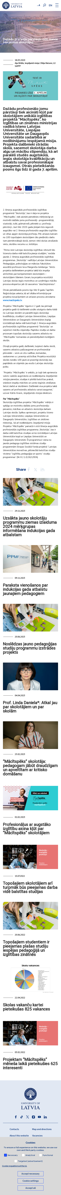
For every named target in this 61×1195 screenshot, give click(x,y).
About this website (19, 1135)
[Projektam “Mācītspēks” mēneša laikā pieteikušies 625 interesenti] (30, 1033)
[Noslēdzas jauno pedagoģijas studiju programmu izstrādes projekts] (30, 617)
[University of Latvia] (12, 5)
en (50, 5)
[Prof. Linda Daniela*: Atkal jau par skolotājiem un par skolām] (30, 676)
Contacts (14, 1129)
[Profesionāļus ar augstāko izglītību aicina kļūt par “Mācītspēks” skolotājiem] (30, 798)
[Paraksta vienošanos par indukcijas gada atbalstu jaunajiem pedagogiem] (30, 559)
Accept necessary (30, 1174)
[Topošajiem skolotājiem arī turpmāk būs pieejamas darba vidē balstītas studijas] (30, 857)
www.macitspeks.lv (12, 300)
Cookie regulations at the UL (14, 1166)
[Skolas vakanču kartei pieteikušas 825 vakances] (30, 978)
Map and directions (42, 1129)
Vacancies (37, 1135)
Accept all (30, 1188)
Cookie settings (31, 1181)
